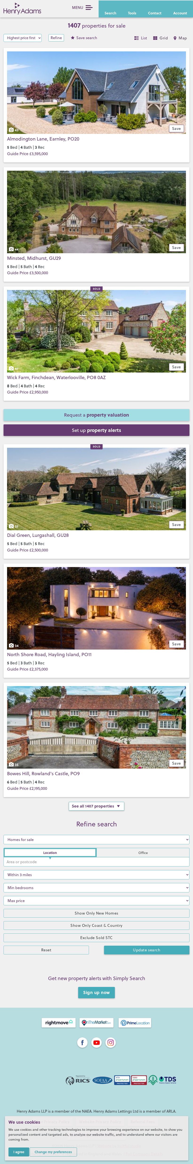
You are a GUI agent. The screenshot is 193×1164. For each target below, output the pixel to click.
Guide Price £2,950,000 (27, 392)
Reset (46, 950)
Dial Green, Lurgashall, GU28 (38, 535)
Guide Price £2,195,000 (27, 788)
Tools (132, 13)
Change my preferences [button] (53, 1151)
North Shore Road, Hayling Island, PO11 (49, 654)
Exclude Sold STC (96, 937)
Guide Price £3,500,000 (27, 273)
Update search (146, 950)
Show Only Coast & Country (96, 925)
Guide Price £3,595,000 (27, 154)
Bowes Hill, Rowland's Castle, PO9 (43, 773)
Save (86, 37)
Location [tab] (50, 852)
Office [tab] (143, 852)
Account (180, 13)
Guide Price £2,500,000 (27, 550)
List (144, 38)
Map (183, 38)
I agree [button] (18, 1151)
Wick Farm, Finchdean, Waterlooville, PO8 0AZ (56, 377)
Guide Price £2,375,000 (27, 669)
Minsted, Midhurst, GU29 (34, 258)
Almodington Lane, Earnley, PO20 (43, 138)
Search (110, 13)
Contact (154, 13)
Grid (164, 38)
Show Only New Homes (96, 913)
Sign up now (96, 992)
